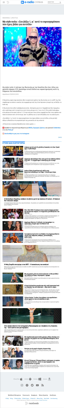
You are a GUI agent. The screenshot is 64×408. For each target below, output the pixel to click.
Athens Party (40, 398)
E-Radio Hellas (17, 398)
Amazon (45, 379)
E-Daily (7, 398)
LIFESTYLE (14, 18)
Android (26, 379)
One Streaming (54, 398)
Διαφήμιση (34, 395)
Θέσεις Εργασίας (43, 395)
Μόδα (30, 128)
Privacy (40, 400)
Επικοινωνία (26, 395)
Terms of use (44, 400)
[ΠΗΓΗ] (60, 137)
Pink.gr (10, 130)
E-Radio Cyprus (25, 398)
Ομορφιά (36, 128)
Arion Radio (46, 398)
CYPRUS (38, 2)
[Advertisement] (32, 75)
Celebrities (56, 128)
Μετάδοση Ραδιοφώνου (14, 395)
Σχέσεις (42, 128)
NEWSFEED (6, 18)
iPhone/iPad (16, 379)
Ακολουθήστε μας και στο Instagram (17, 133)
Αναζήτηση (53, 395)
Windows (36, 379)
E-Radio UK (33, 398)
